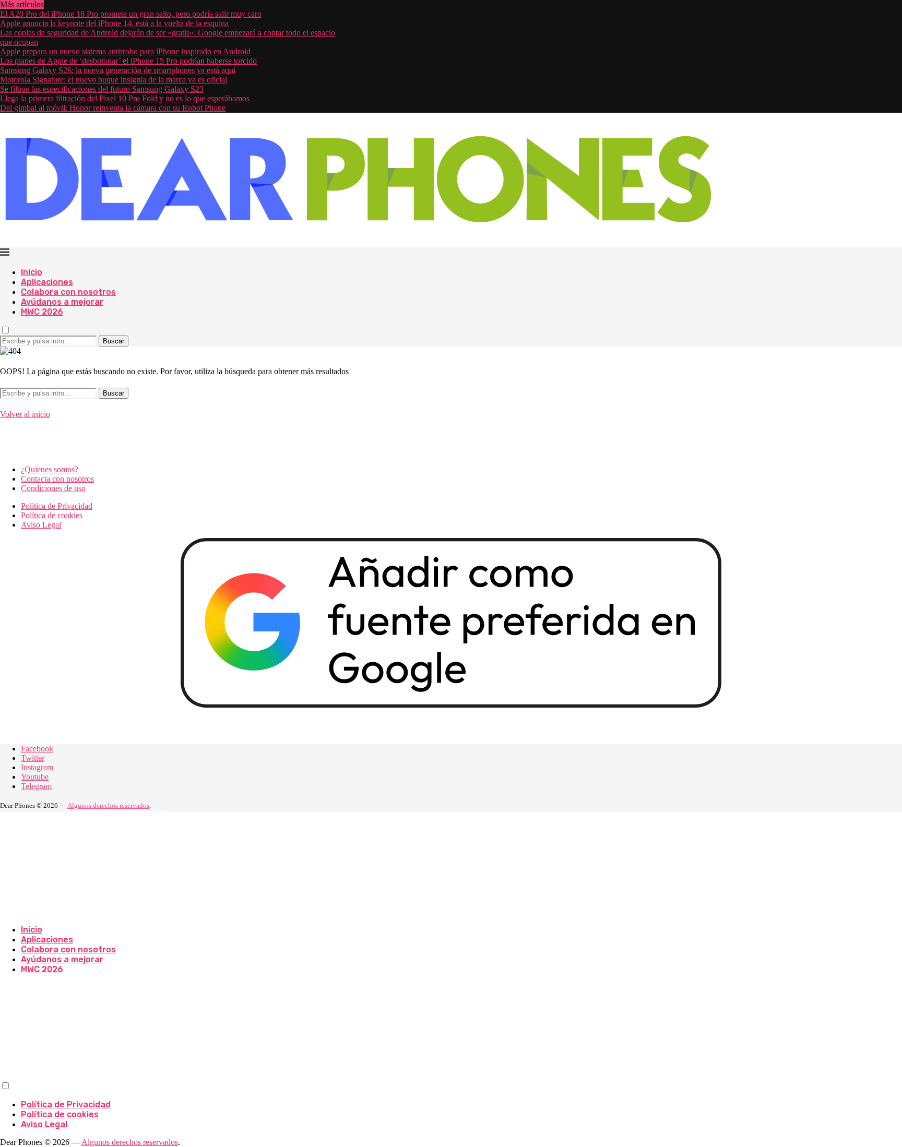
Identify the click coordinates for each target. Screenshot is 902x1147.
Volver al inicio (25, 414)
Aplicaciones (47, 282)
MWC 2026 (42, 312)
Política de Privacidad (56, 505)
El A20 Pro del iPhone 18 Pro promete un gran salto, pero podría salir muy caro (131, 13)
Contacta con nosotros (57, 478)
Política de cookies (51, 515)
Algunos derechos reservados (108, 805)
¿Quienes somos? (49, 469)
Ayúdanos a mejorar (62, 302)
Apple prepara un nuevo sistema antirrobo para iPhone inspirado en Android (125, 51)
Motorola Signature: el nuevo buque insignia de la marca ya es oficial (113, 79)
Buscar (113, 341)
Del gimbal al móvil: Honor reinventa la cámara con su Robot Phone (112, 107)
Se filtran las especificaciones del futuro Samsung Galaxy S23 (102, 89)
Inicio (31, 272)
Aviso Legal (41, 524)
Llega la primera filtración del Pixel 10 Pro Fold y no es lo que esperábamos (125, 98)
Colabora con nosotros (68, 292)
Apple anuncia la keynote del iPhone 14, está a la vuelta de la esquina (114, 23)
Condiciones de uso (53, 488)
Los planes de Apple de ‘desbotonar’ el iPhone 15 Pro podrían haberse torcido (128, 60)
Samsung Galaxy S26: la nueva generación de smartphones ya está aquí (117, 70)
